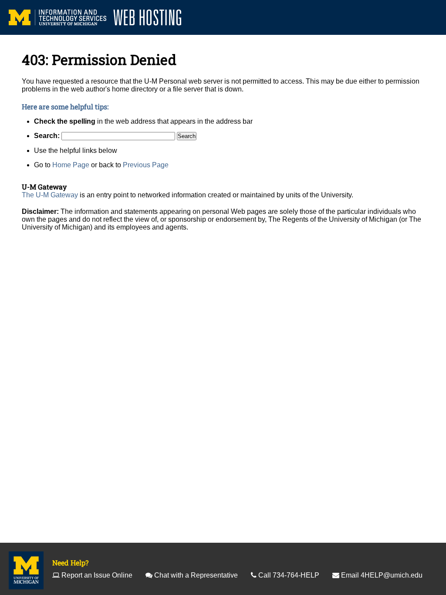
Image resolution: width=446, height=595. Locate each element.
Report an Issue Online (96, 575)
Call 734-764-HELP (288, 575)
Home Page (70, 165)
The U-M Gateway (50, 195)
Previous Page (146, 165)
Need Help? (70, 562)
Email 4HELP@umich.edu (381, 575)
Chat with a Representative (196, 575)
